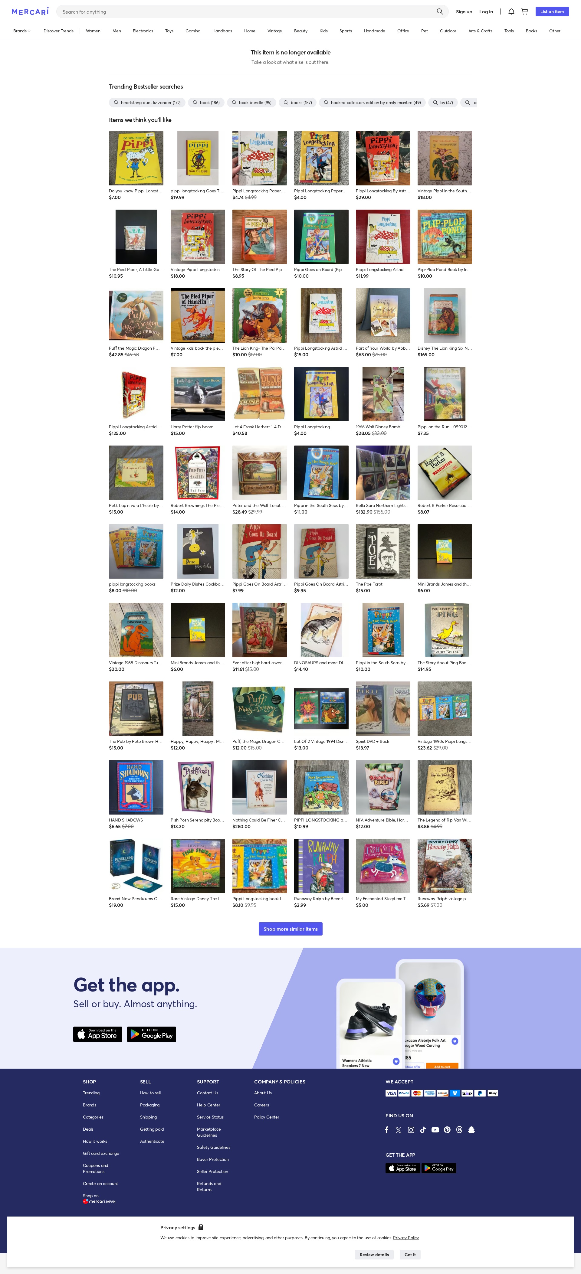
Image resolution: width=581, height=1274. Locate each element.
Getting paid (152, 1129)
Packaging (150, 1105)
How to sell (150, 1093)
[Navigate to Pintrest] (447, 1130)
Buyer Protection (212, 1159)
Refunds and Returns (209, 1186)
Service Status (210, 1117)
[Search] (440, 11)
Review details (374, 1254)
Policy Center (266, 1117)
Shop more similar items (291, 929)
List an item (552, 11)
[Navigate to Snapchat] (471, 1130)
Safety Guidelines (213, 1147)
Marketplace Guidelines (209, 1132)
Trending (91, 1093)
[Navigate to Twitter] (399, 1130)
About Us (263, 1093)
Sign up (464, 11)
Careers (261, 1105)
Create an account (100, 1183)
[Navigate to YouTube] (435, 1130)
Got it (410, 1254)
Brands (89, 1105)
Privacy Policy (406, 1237)
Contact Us (207, 1093)
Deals (88, 1129)
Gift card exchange (101, 1153)
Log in (486, 11)
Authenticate (152, 1141)
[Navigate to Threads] (459, 1130)
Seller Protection (212, 1171)
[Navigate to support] (391, 1093)
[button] (511, 11)
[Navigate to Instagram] (411, 1130)
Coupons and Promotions (95, 1168)
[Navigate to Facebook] (387, 1130)
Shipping (148, 1117)
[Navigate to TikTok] (423, 1130)
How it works (95, 1141)
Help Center (208, 1105)
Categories (93, 1117)
